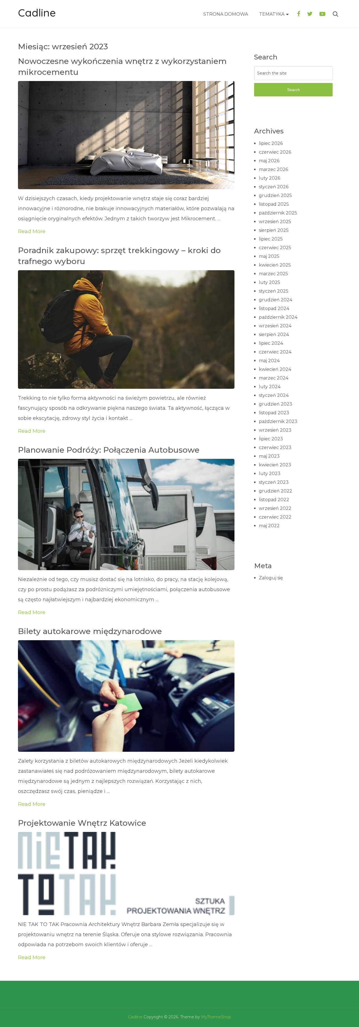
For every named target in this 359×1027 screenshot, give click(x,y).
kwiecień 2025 (275, 265)
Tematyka (271, 14)
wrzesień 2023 (275, 430)
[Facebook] (299, 14)
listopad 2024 (274, 308)
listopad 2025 (274, 204)
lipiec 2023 (271, 438)
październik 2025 (278, 213)
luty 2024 (269, 386)
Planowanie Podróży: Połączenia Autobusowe (108, 450)
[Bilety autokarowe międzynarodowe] (126, 695)
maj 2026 (269, 160)
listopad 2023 (274, 412)
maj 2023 (269, 456)
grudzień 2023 (275, 404)
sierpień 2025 (274, 230)
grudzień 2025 (275, 195)
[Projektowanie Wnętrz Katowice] (126, 873)
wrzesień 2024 (275, 326)
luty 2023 (269, 473)
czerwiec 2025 (275, 247)
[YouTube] (322, 14)
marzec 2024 (273, 378)
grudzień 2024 (275, 299)
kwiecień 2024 (275, 369)
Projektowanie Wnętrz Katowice (82, 823)
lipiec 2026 (271, 143)
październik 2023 (278, 421)
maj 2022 (269, 525)
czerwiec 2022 (275, 517)
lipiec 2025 (271, 239)
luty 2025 (269, 282)
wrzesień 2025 (275, 221)
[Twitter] (310, 14)
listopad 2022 (274, 499)
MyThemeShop (216, 1016)
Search (293, 89)
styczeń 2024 (274, 395)
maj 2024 (269, 360)
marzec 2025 (273, 273)
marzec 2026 (273, 169)
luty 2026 (269, 178)
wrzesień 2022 (275, 508)
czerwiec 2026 (275, 152)
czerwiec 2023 (275, 447)
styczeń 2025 (273, 291)
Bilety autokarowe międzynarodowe (90, 631)
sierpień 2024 (274, 334)
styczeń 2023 (274, 482)
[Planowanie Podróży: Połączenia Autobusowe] (126, 514)
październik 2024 (278, 317)
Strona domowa (225, 14)
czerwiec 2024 (275, 352)
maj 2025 (269, 256)
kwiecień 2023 (275, 465)
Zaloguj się (271, 577)
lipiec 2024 (271, 343)
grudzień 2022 (275, 491)
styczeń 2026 (273, 186)
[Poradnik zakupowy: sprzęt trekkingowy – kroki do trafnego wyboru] (126, 329)
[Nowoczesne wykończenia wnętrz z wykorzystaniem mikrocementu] (126, 135)
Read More (31, 231)
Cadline (37, 12)
